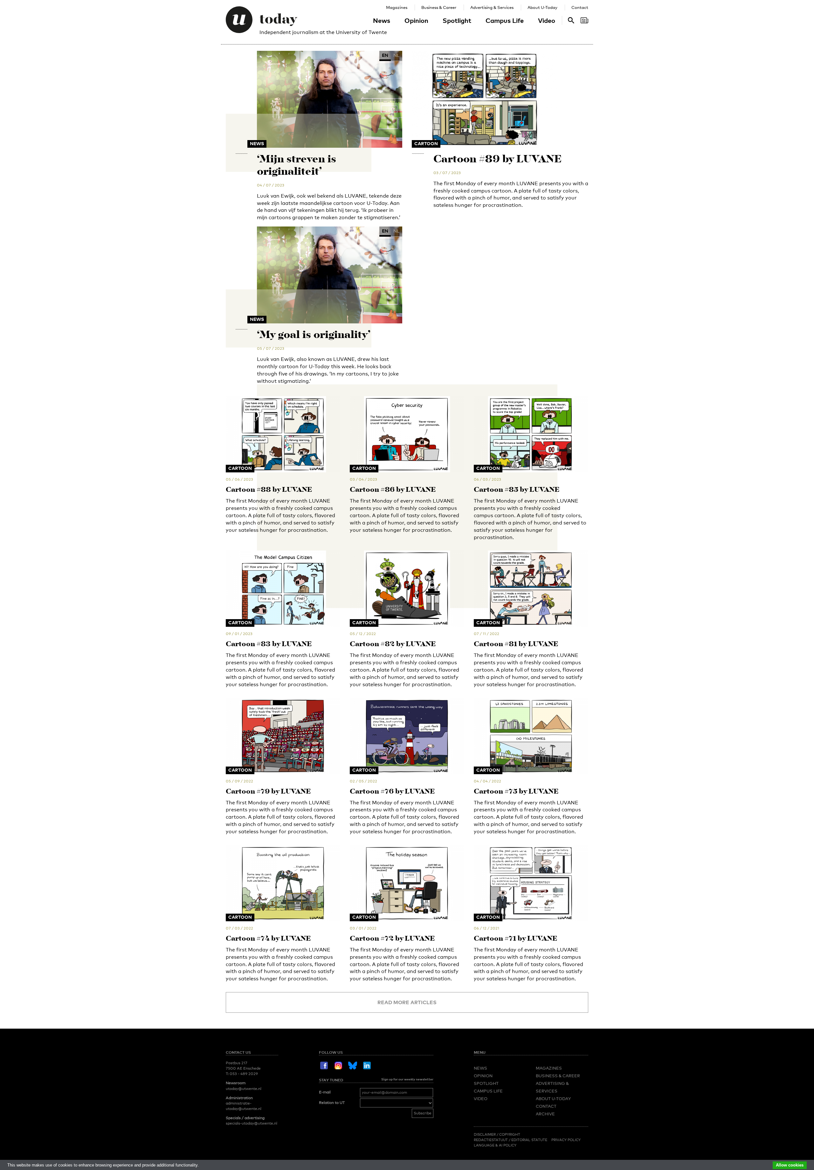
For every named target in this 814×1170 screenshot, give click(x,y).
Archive (545, 1113)
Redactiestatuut (491, 1140)
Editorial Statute (529, 1140)
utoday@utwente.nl (243, 1088)
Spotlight (457, 20)
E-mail (325, 1092)
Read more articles (407, 1002)
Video (546, 20)
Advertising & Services (492, 7)
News (381, 20)
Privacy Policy (566, 1140)
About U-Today (542, 7)
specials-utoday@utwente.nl (251, 1123)
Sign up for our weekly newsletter (407, 1079)
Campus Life (505, 20)
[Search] (584, 20)
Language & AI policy (495, 1145)
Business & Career (438, 7)
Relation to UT (332, 1102)
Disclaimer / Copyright (497, 1134)
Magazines (396, 7)
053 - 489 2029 (244, 1074)
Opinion (416, 20)
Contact (579, 7)
